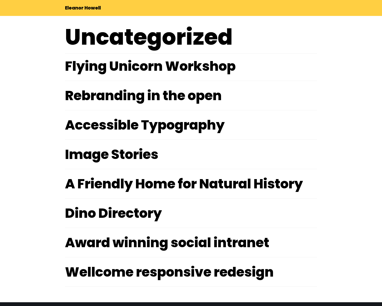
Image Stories (111, 154)
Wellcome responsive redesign (169, 272)
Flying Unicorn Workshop (150, 66)
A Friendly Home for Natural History (184, 183)
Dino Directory (113, 213)
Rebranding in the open (143, 95)
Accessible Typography (145, 125)
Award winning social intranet (167, 242)
